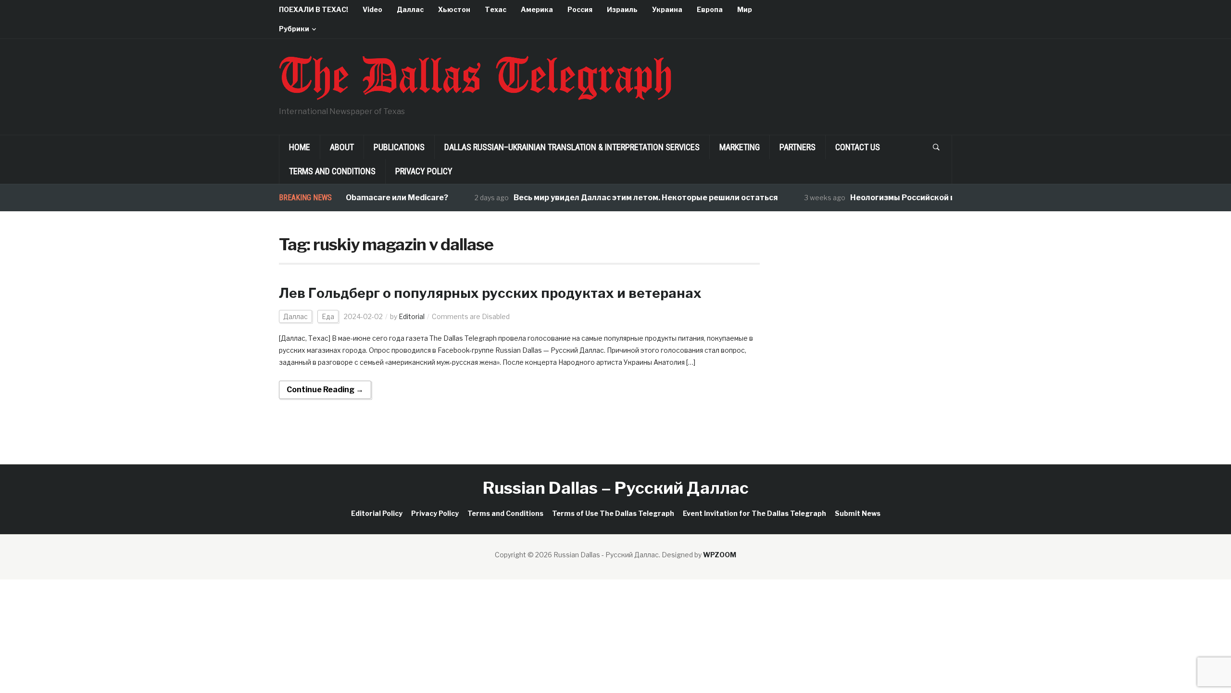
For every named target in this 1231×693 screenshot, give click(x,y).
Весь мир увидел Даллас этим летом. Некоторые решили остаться (633, 197)
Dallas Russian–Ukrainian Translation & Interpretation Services (572, 147)
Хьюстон (454, 9)
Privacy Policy (423, 171)
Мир (744, 9)
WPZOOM (719, 555)
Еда (328, 316)
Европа (710, 9)
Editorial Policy (376, 513)
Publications (399, 147)
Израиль (622, 9)
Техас (495, 9)
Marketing (739, 147)
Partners (797, 147)
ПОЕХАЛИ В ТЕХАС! (313, 9)
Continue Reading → (325, 389)
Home (299, 147)
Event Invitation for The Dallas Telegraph (754, 513)
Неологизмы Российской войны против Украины (934, 197)
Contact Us (857, 147)
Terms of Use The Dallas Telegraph (613, 513)
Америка (537, 9)
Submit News (857, 513)
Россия (579, 9)
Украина (667, 9)
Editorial (412, 316)
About (342, 147)
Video (372, 9)
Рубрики (294, 29)
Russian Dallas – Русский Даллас (616, 488)
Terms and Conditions (332, 171)
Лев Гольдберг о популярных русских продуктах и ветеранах (490, 293)
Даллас (410, 9)
